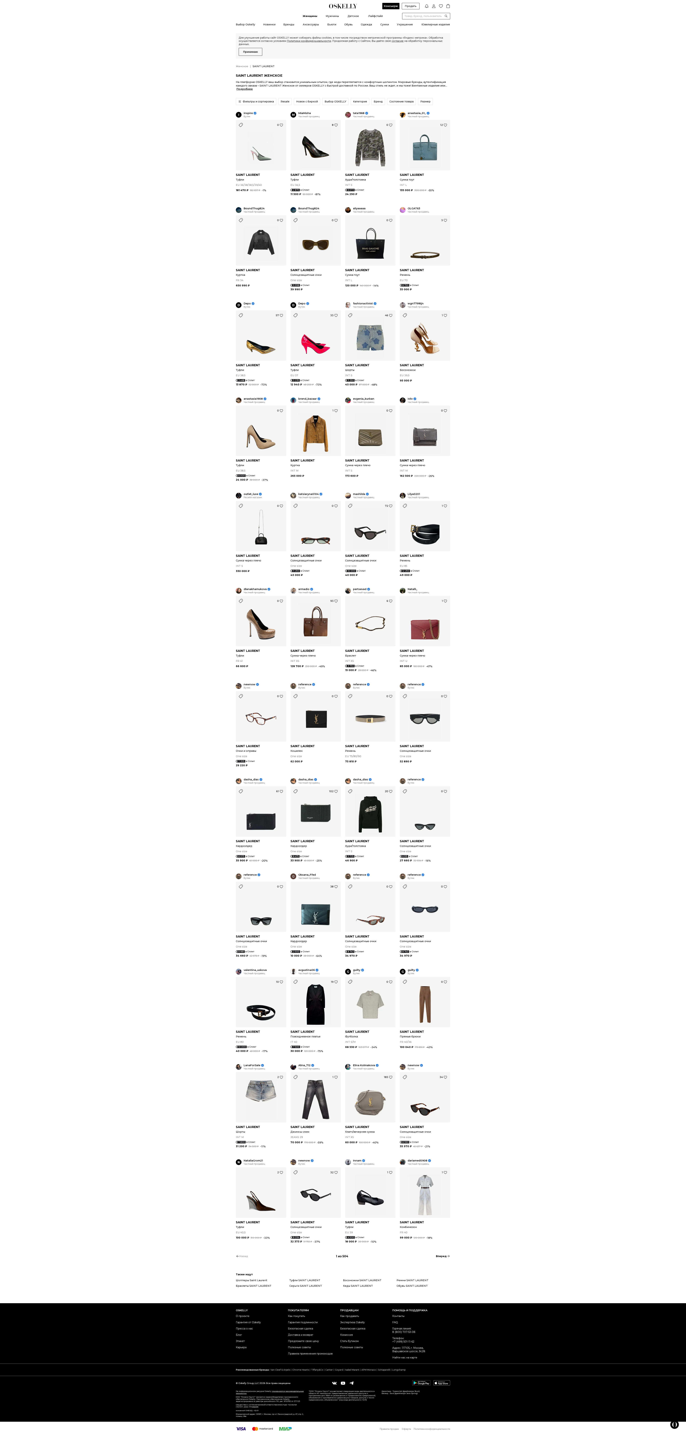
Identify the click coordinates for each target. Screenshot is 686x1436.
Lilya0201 (414, 494)
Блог (239, 1334)
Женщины (310, 16)
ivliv (410, 398)
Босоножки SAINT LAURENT (362, 1280)
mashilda (359, 494)
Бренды (288, 24)
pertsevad (359, 589)
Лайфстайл (375, 16)
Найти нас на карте (404, 1357)
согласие (398, 41)
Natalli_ (412, 589)
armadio (303, 589)
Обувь (348, 24)
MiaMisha (304, 113)
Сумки (384, 24)
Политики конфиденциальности (309, 41)
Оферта (406, 1429)
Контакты (398, 1316)
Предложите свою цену (303, 1341)
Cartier (329, 1369)
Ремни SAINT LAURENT (412, 1280)
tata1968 (358, 113)
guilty (356, 970)
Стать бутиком (349, 1341)
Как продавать (349, 1316)
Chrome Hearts (300, 1369)
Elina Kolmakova (364, 1065)
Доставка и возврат (300, 1334)
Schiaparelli (384, 1369)
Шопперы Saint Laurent (251, 1280)
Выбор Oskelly (245, 24)
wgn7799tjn (416, 303)
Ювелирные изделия (435, 24)
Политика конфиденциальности (432, 1429)
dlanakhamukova (255, 589)
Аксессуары (311, 24)
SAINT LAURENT (248, 175)
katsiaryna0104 (308, 494)
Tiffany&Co (317, 1369)
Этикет (240, 1341)
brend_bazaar (307, 398)
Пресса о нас (244, 1328)
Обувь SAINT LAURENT (412, 1285)
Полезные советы (299, 1347)
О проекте (242, 1316)
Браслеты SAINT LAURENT (253, 1285)
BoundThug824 (254, 208)
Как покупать (296, 1316)
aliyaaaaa (359, 208)
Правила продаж (389, 1429)
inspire (248, 113)
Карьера (241, 1347)
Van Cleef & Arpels (280, 1369)
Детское (353, 16)
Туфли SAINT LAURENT (304, 1280)
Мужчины (332, 16)
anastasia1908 (253, 398)
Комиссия (346, 1334)
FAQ (395, 1322)
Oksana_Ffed (307, 874)
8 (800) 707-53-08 (403, 1332)
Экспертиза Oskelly (352, 1322)
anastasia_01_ (417, 113)
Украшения (405, 24)
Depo (247, 303)
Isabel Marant (352, 1369)
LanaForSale (252, 1065)
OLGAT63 (414, 208)
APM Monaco (368, 1369)
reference (304, 684)
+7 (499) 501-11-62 (403, 1341)
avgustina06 (306, 970)
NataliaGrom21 (253, 1160)
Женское (242, 66)
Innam (357, 1160)
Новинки (269, 24)
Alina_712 (304, 1065)
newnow (249, 684)
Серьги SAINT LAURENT (305, 1285)
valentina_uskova (255, 970)
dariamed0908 (417, 1160)
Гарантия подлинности (303, 1322)
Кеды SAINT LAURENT (358, 1285)
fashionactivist (363, 303)
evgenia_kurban (363, 398)
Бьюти (331, 24)
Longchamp (399, 1369)
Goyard (339, 1369)
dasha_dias (251, 779)
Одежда (366, 24)
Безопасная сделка (300, 1328)
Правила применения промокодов (310, 1353)
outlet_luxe (251, 494)
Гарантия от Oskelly (248, 1322)
